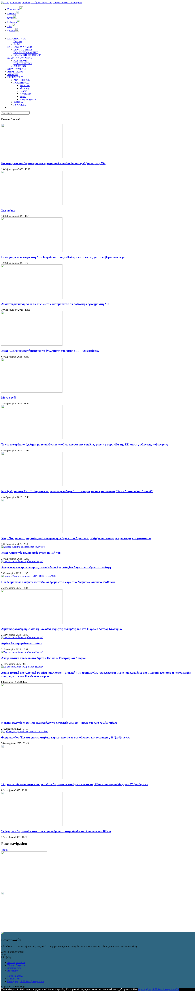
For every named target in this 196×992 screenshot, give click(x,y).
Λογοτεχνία (25, 93)
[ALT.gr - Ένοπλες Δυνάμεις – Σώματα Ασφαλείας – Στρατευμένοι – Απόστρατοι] (41, 2)
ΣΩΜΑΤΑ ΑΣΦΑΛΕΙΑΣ (19, 58)
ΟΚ (177, 989)
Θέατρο (23, 91)
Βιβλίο (23, 96)
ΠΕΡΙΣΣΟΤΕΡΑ (15, 77)
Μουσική (24, 88)
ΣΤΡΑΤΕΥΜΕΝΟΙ (16, 69)
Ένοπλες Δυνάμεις (16, 962)
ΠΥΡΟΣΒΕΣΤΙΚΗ (22, 63)
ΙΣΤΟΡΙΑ (18, 102)
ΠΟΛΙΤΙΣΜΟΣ (21, 82)
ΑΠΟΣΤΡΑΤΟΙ (15, 71)
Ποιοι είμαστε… (15, 976)
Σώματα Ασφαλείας (16, 965)
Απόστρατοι (13, 970)
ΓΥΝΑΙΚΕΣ (19, 104)
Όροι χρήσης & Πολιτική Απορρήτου (25, 981)
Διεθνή (16, 44)
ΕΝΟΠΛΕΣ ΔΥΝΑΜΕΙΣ (19, 47)
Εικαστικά (25, 85)
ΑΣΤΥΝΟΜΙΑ (20, 60)
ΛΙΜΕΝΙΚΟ (19, 66)
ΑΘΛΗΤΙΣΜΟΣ (21, 80)
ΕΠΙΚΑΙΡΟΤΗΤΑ (16, 38)
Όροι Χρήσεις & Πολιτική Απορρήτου (157, 989)
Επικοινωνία (13, 978)
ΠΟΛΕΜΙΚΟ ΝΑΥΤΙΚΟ (25, 52)
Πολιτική (17, 41)
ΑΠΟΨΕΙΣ (12, 74)
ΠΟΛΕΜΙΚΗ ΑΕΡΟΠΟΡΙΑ (27, 55)
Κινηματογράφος (28, 99)
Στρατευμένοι (14, 968)
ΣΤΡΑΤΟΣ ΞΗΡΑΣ (22, 49)
